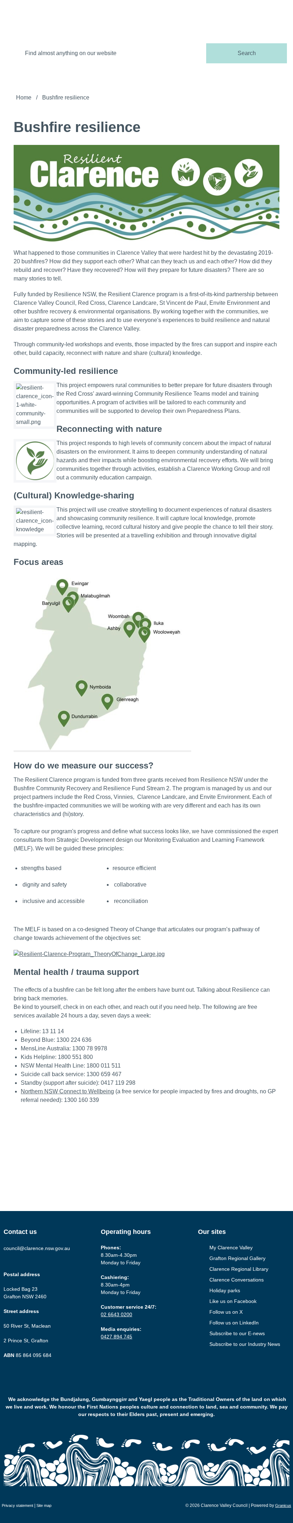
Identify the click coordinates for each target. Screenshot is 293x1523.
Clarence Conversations (236, 1280)
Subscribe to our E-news (237, 1333)
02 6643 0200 (116, 1314)
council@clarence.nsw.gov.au (37, 1248)
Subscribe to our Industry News (244, 1344)
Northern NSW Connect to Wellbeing (67, 1091)
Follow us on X (226, 1312)
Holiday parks (224, 1290)
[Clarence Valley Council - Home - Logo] (39, 16)
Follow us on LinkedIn (234, 1323)
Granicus (283, 1505)
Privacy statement (17, 1505)
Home (23, 97)
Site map (43, 1505)
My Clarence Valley (231, 1247)
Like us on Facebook (233, 1301)
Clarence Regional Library (238, 1269)
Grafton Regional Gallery (237, 1258)
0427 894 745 (116, 1336)
